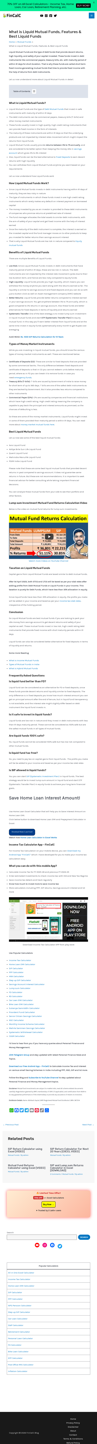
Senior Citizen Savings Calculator (25, 1016)
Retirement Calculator (19, 1332)
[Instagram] (46, 15)
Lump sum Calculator (19, 988)
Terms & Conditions (73, 1438)
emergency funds (23, 377)
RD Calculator (15, 996)
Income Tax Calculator (20, 960)
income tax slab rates (70, 601)
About (73, 1430)
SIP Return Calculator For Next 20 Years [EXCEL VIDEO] (69, 1150)
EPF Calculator (15, 1358)
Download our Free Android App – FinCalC (29, 1066)
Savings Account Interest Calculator (26, 984)
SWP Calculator (15, 1325)
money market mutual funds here (37, 424)
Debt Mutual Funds (54, 109)
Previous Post (11, 1125)
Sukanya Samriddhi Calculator (24, 1008)
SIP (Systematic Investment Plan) (42, 776)
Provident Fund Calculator (22, 1012)
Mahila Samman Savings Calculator (27, 1028)
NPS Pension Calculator (19, 1305)
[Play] (49, 537)
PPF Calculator (16, 972)
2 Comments (55, 1174)
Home (73, 1419)
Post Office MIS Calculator (20, 1364)
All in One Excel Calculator (21, 1272)
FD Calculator (15, 992)
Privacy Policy (73, 1423)
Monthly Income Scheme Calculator (26, 1024)
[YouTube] (41, 15)
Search (10, 1232)
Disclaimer (73, 1427)
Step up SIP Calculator (20, 980)
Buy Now (47, 1204)
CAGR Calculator (17, 1036)
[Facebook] (50, 15)
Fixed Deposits (63, 157)
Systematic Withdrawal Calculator (26, 1032)
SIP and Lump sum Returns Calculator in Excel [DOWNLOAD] (66, 1168)
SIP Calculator (16, 968)
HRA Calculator (16, 976)
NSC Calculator (16, 1020)
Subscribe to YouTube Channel (44, 1077)
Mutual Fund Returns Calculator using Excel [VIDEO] (26, 1166)
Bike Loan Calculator (18, 1351)
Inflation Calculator (17, 1371)
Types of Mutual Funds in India (24, 664)
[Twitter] (55, 15)
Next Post (88, 1125)
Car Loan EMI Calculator (21, 1000)
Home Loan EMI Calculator (22, 964)
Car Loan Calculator (17, 1318)
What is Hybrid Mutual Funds (23, 668)
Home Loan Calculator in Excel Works (38, 837)
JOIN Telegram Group (19, 1055)
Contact (73, 1435)
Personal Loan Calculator (20, 1338)
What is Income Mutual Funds (24, 660)
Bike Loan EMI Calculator (21, 1004)
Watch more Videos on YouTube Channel (48, 561)
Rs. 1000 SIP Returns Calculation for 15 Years (42, 337)
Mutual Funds (13, 1155)
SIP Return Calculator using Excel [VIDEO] (25, 1150)
